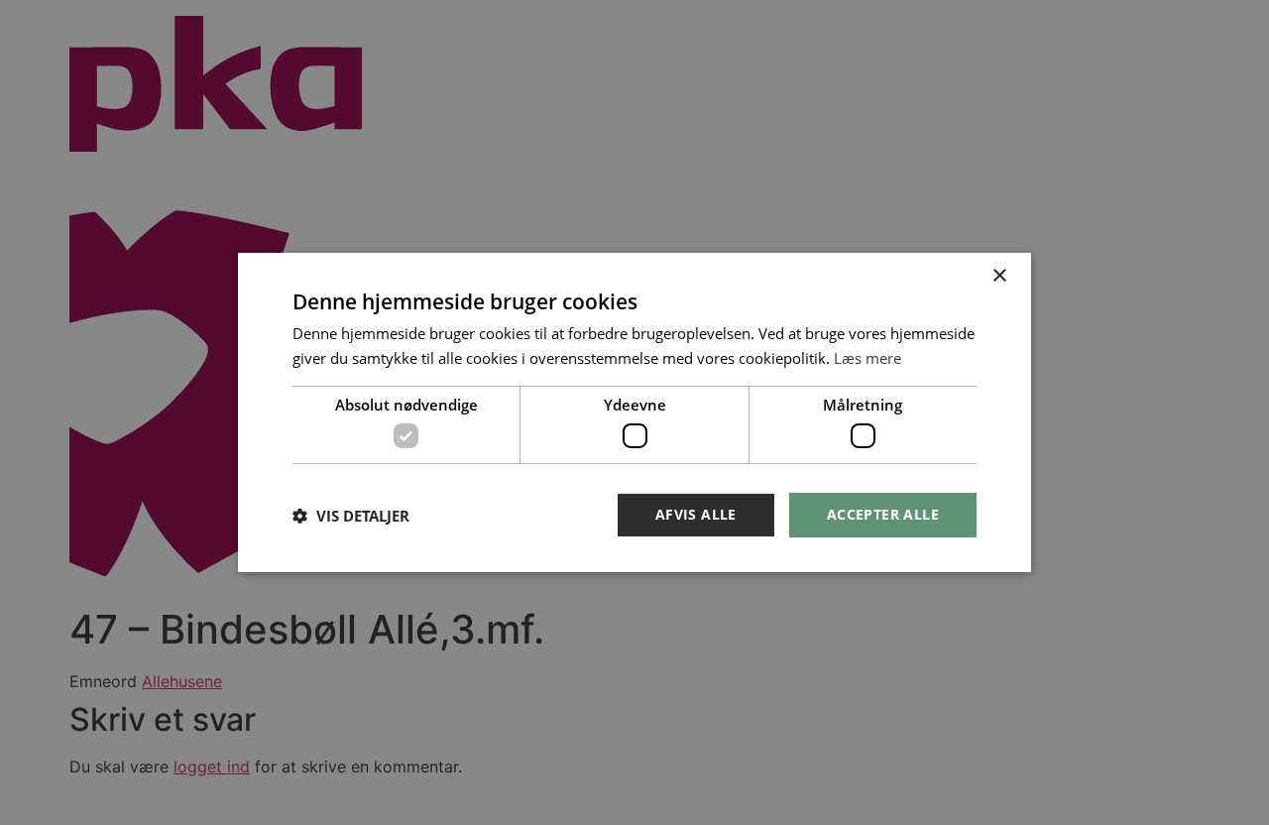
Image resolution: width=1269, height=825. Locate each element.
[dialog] (634, 412)
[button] (350, 516)
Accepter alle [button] (883, 514)
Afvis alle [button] (696, 514)
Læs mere (867, 358)
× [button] (998, 276)
